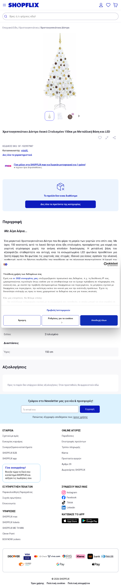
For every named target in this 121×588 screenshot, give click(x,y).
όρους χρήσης (80, 417)
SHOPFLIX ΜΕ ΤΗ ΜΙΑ (13, 528)
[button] (4, 5)
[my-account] (101, 5)
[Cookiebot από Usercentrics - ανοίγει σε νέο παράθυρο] (104, 264)
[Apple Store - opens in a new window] (71, 521)
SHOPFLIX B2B (10, 453)
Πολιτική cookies (56, 583)
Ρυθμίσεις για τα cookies (60, 318)
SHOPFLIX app (10, 458)
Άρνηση (22, 320)
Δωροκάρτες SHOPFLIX (73, 470)
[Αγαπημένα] (108, 5)
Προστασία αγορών (71, 458)
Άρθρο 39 (66, 464)
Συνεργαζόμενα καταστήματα (17, 447)
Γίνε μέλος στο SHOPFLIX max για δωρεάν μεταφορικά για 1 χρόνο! (50, 164)
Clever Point (8, 533)
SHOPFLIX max (10, 516)
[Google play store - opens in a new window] (90, 521)
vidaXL (24, 150)
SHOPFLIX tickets (11, 522)
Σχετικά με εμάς (11, 436)
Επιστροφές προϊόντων (74, 441)
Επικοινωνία (9, 503)
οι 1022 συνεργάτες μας (25, 278)
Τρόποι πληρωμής (71, 447)
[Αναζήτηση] (6, 16)
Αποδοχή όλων (99, 320)
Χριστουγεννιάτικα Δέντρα (54, 27)
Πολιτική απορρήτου (79, 583)
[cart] (115, 5)
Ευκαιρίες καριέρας (13, 441)
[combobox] (60, 16)
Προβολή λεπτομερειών (58, 310)
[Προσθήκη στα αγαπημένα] (100, 138)
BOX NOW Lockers (11, 539)
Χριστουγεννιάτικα (29, 27)
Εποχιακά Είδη (10, 27)
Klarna (65, 453)
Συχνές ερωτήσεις (12, 498)
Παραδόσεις (68, 436)
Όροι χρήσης (37, 583)
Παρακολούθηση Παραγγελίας (18, 492)
